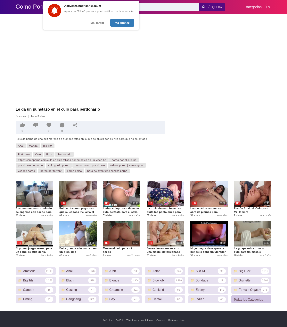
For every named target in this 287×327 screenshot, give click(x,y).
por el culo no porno (30, 165)
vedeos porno (26, 170)
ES (268, 7)
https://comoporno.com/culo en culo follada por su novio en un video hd (62, 159)
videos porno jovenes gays (126, 165)
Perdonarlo (64, 154)
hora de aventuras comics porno (107, 170)
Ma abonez (122, 22)
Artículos (107, 320)
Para (49, 154)
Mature (33, 145)
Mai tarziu (97, 22)
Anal (20, 145)
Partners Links (176, 320)
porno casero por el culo (90, 165)
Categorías (253, 7)
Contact (160, 320)
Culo (38, 154)
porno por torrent (51, 170)
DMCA (119, 320)
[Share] (75, 125)
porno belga (74, 170)
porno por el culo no (124, 159)
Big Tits (47, 145)
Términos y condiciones (139, 320)
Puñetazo (24, 154)
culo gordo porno (58, 165)
